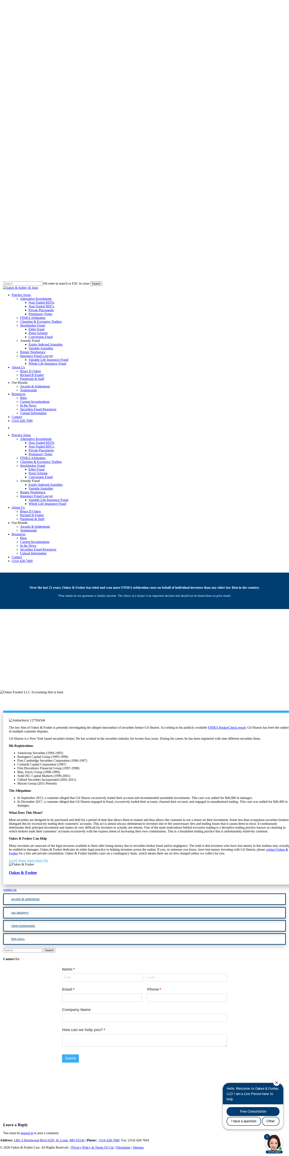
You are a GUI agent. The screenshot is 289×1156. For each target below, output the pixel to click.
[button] (144, 890)
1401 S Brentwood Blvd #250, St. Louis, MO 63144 (49, 1140)
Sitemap (138, 1147)
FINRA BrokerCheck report (227, 727)
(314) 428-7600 (109, 1140)
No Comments (183, 663)
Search (96, 283)
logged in (27, 1133)
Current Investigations (144, 641)
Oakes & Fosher (114, 662)
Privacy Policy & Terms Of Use (92, 1147)
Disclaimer (123, 1147)
